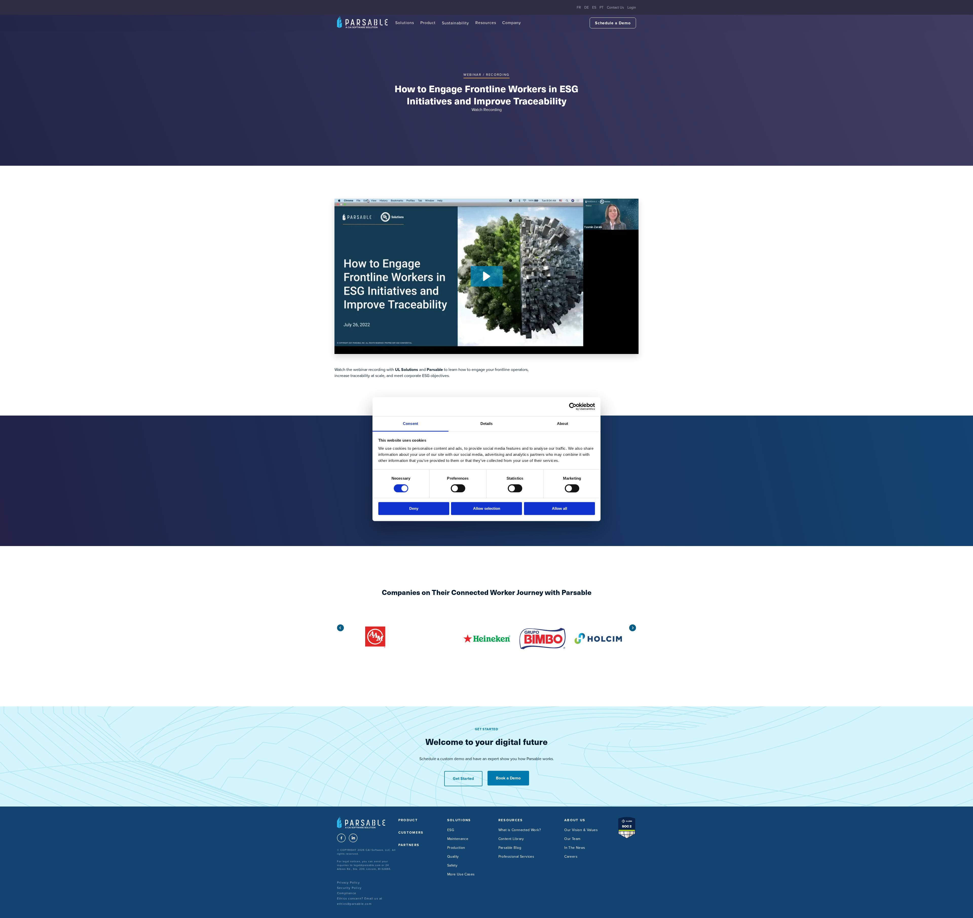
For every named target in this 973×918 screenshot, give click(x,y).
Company (511, 23)
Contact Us (615, 7)
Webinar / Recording (486, 74)
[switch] (458, 488)
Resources (485, 23)
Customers (411, 832)
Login (631, 7)
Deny (413, 509)
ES (594, 7)
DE (586, 7)
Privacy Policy (348, 882)
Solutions (404, 23)
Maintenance (458, 838)
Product (428, 23)
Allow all (559, 509)
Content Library (511, 838)
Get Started (463, 778)
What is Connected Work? (519, 830)
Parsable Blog (509, 847)
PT (602, 7)
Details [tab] (486, 423)
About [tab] (562, 423)
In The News (574, 847)
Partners (409, 844)
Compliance (346, 893)
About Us (575, 820)
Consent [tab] (410, 423)
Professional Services (516, 856)
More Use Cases (461, 874)
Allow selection (486, 509)
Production (456, 847)
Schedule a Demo (613, 23)
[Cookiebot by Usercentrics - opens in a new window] (573, 406)
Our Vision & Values (581, 830)
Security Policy (349, 888)
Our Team (572, 838)
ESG (450, 830)
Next (632, 627)
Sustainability (455, 23)
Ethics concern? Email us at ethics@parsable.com (359, 901)
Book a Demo (508, 778)
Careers (570, 856)
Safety (452, 865)
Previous (340, 627)
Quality (453, 856)
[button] (487, 276)
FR (579, 7)
